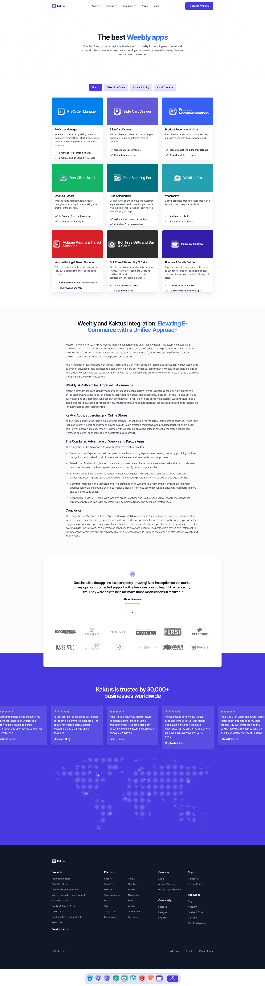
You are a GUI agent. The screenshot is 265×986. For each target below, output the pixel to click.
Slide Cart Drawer (61, 884)
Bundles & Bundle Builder (64, 906)
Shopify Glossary (196, 923)
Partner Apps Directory (169, 889)
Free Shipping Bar (60, 900)
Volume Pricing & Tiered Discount (68, 895)
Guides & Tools (195, 912)
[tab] (95, 87)
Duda (106, 900)
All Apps (174, 951)
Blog (190, 901)
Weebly (131, 906)
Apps (94, 6)
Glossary (192, 917)
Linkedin (162, 917)
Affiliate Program (196, 884)
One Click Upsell (60, 911)
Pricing (144, 6)
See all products (60, 929)
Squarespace (110, 917)
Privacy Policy (206, 951)
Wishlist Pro (57, 922)
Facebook (163, 906)
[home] (58, 6)
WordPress (109, 884)
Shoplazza (109, 911)
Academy (192, 906)
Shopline (132, 884)
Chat (156, 6)
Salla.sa (132, 889)
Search (189, 951)
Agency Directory (167, 884)
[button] (129, 612)
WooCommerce (112, 895)
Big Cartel (133, 917)
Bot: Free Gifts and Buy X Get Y (67, 917)
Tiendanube (134, 911)
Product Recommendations (65, 889)
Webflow (108, 889)
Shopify (108, 878)
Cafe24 (132, 878)
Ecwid (131, 900)
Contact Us (193, 878)
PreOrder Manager (61, 878)
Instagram (163, 912)
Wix (106, 906)
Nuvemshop (134, 895)
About (161, 878)
